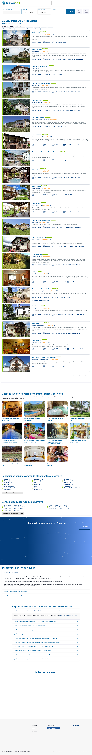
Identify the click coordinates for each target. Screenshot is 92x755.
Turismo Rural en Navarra (11, 572)
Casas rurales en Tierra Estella (12, 510)
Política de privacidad (73, 751)
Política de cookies (85, 751)
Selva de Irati (70, 615)
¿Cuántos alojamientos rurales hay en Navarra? (27, 630)
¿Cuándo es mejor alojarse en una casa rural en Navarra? (30, 634)
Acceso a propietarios (53, 728)
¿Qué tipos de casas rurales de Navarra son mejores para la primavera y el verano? (37, 642)
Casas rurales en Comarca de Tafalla (59, 508)
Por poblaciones (20, 28)
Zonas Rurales (79, 3)
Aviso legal (51, 751)
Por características (8, 28)
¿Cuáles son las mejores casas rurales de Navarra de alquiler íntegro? (33, 650)
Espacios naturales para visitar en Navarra (15, 591)
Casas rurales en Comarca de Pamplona (60, 507)
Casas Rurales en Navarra (16, 17)
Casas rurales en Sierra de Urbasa (13, 508)
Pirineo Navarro (63, 615)
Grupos (37, 28)
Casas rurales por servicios (43, 3)
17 (85, 375)
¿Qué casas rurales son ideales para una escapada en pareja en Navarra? (34, 655)
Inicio (31, 3)
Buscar (71, 11)
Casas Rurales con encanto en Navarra (14, 596)
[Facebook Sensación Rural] (73, 725)
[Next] (88, 375)
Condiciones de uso (61, 751)
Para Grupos (69, 3)
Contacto (34, 731)
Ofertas (62, 3)
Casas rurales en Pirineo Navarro (13, 505)
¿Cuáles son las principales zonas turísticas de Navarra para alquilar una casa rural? (37, 611)
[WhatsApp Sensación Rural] (77, 725)
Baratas (55, 3)
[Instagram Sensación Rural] (75, 725)
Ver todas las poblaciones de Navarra (12, 493)
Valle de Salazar (23, 617)
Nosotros (34, 725)
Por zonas (29, 28)
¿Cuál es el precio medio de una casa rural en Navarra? (29, 625)
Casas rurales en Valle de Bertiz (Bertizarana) (16, 507)
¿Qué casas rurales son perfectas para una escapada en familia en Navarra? (35, 659)
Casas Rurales (5, 17)
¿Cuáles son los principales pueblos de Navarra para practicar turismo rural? (35, 621)
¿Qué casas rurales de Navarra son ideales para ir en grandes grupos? (33, 646)
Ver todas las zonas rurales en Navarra (13, 513)
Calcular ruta (50, 725)
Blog (87, 3)
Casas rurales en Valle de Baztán (58, 505)
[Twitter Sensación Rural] (78, 725)
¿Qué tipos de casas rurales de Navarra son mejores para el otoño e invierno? (35, 638)
